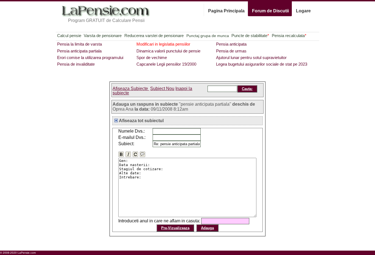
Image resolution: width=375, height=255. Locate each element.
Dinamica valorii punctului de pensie (168, 51)
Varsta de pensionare (103, 35)
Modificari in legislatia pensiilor (163, 44)
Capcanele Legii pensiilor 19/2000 (166, 64)
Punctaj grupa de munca (207, 35)
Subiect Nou (162, 88)
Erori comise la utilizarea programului (90, 57)
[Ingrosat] (121, 154)
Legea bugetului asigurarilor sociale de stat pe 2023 (261, 64)
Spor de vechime (151, 57)
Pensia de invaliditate (76, 64)
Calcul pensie (69, 35)
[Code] (135, 154)
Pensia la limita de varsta (79, 44)
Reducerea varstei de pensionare (154, 35)
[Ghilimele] (142, 154)
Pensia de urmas (231, 51)
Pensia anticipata (231, 44)
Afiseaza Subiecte (131, 88)
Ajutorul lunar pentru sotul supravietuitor (251, 57)
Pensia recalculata (289, 35)
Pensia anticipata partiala (79, 51)
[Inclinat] (128, 154)
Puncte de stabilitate (250, 35)
